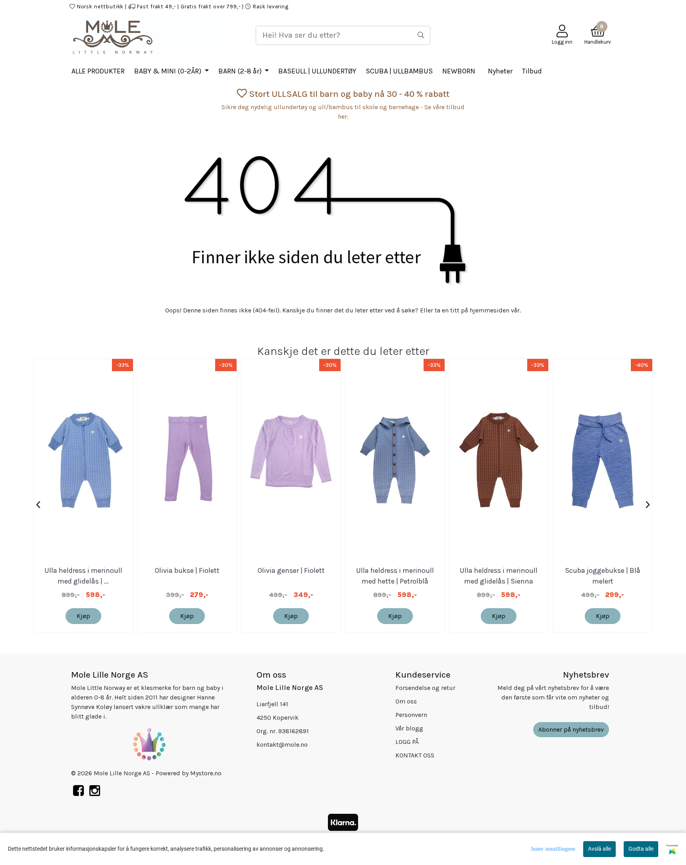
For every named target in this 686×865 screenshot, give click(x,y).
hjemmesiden (489, 310)
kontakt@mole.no (282, 744)
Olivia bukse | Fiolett (187, 570)
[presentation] (38, 505)
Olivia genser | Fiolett (291, 570)
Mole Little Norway (586, 7)
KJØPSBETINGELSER (483, 7)
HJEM (412, 7)
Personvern (411, 715)
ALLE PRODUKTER (98, 71)
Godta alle (640, 849)
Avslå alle (599, 849)
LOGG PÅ (438, 7)
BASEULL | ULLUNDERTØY (317, 71)
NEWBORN (458, 71)
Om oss (406, 701)
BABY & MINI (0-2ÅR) (168, 71)
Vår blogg (409, 728)
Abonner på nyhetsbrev (571, 729)
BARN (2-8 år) (240, 71)
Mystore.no (206, 773)
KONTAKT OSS (534, 7)
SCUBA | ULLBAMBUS (399, 71)
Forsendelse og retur (425, 688)
